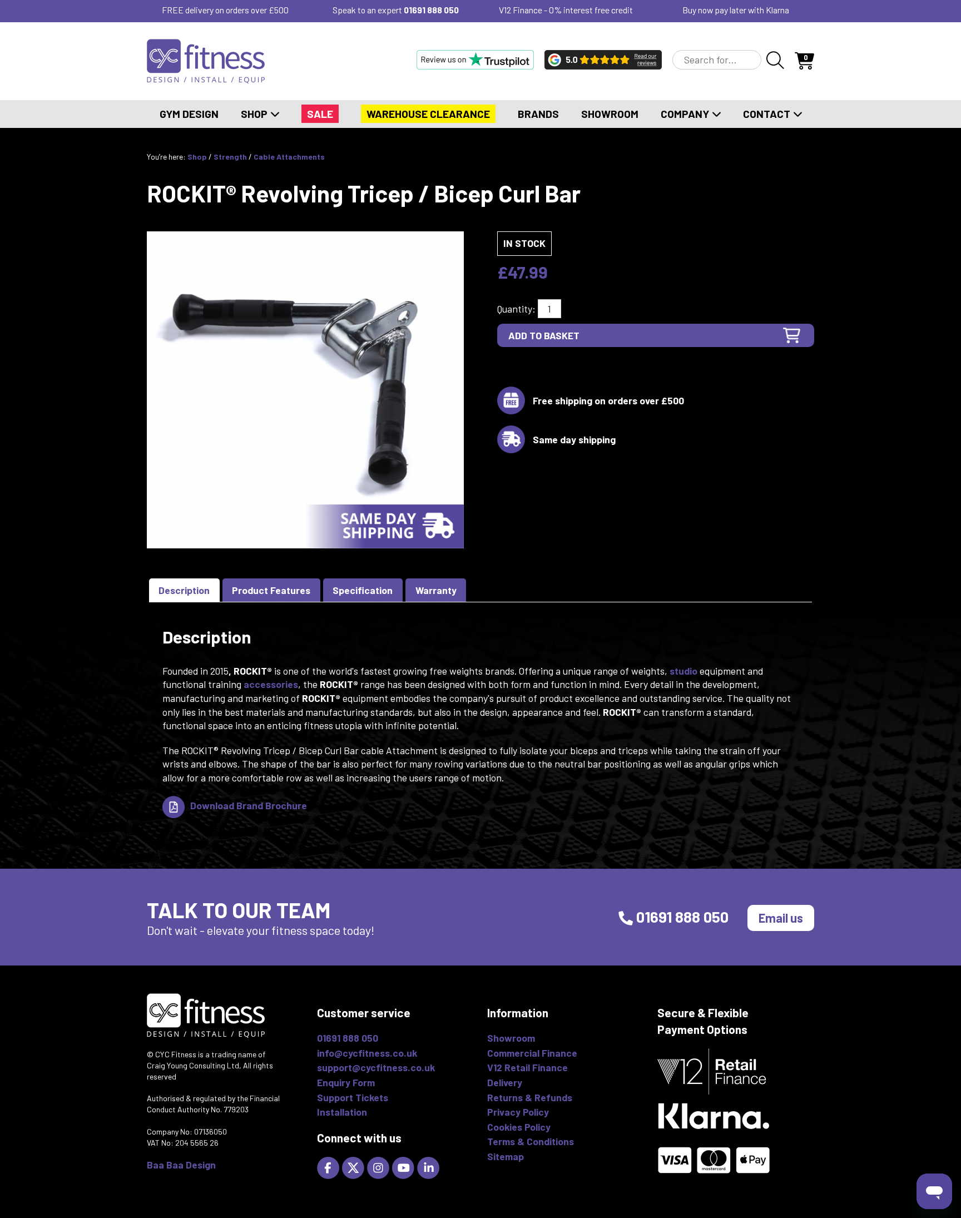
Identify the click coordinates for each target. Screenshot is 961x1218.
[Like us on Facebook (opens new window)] (329, 1167)
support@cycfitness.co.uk (376, 1067)
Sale (320, 113)
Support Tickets (352, 1097)
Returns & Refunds (529, 1097)
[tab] (184, 590)
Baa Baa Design (181, 1164)
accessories (271, 684)
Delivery (504, 1082)
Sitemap (505, 1156)
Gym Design (189, 113)
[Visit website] (475, 59)
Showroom (609, 113)
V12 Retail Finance (527, 1067)
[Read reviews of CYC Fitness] (603, 59)
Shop (255, 113)
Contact (767, 113)
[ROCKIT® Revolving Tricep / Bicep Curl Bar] (305, 389)
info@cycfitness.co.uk (367, 1053)
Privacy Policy (518, 1112)
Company (686, 113)
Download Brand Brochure (248, 805)
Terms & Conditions (530, 1141)
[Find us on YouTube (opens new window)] (404, 1167)
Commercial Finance (532, 1053)
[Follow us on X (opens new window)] (354, 1167)
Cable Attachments (289, 156)
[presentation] (184, 590)
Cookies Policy (519, 1127)
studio (683, 671)
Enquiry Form (346, 1082)
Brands (538, 113)
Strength (230, 156)
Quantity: (516, 309)
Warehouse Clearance (428, 113)
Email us (781, 917)
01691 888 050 (431, 9)
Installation (342, 1112)
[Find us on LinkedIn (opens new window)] (429, 1167)
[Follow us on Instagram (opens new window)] (379, 1167)
